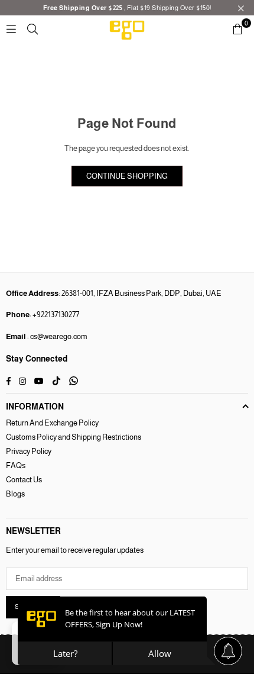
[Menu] (11, 28)
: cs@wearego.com (56, 336)
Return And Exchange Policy (52, 422)
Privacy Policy (28, 451)
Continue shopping (127, 176)
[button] (237, 29)
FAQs (15, 465)
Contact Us (24, 479)
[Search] (32, 28)
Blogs (15, 493)
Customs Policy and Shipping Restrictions (73, 437)
